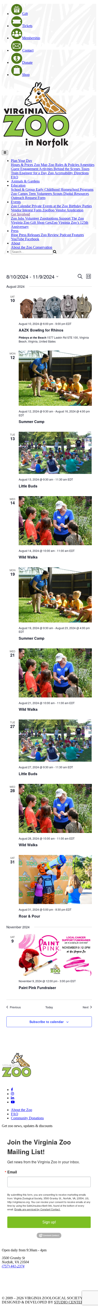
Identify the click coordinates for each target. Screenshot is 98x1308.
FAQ (14, 177)
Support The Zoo (71, 218)
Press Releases (30, 235)
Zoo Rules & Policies (64, 165)
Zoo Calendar (21, 206)
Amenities (87, 165)
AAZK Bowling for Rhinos (41, 330)
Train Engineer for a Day (29, 173)
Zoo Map (41, 165)
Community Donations (27, 1118)
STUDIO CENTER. (69, 1302)
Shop (26, 75)
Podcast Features (72, 235)
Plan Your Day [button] (21, 161)
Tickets (27, 26)
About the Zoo (22, 247)
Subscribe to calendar (46, 1021)
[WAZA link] (17, 1279)
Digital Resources (76, 194)
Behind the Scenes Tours (71, 169)
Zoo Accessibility (61, 173)
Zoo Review (50, 235)
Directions (81, 173)
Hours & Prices (22, 165)
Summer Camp (31, 421)
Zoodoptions (49, 218)
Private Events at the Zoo (50, 206)
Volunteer (32, 218)
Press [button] (14, 231)
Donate (27, 62)
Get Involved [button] (20, 214)
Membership (31, 38)
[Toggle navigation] (5, 152)
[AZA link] (16, 1290)
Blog (15, 235)
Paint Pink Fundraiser (37, 987)
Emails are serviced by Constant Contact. (37, 1209)
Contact (28, 50)
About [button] (15, 243)
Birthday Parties (80, 206)
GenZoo (51, 222)
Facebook (32, 239)
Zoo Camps (20, 194)
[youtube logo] (13, 1102)
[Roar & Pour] (55, 879)
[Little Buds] (55, 453)
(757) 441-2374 (13, 1266)
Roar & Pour (29, 916)
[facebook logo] (12, 1090)
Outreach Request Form (28, 198)
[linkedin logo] (12, 1098)
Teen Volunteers (41, 194)
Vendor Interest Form (26, 210)
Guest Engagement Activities (32, 169)
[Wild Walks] (55, 520)
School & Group (23, 189)
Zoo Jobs (18, 218)
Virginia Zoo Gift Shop (28, 222)
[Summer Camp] (55, 378)
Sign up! (49, 1222)
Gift (25, 14)
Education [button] (18, 185)
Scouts (58, 194)
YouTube (18, 239)
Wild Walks (28, 557)
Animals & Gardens (25, 181)
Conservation (42, 247)
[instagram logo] (12, 1094)
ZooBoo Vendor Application (62, 210)
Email (12, 1172)
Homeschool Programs (77, 189)
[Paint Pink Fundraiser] (55, 955)
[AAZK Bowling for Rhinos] (55, 306)
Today (49, 1007)
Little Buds (28, 486)
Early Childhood (48, 189)
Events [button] (16, 202)
